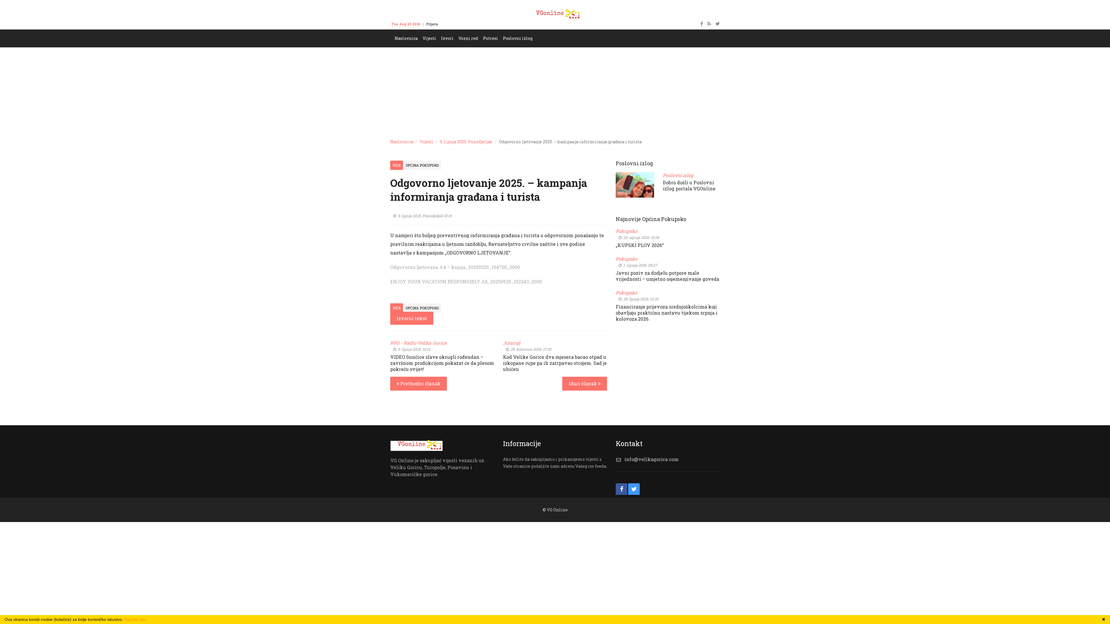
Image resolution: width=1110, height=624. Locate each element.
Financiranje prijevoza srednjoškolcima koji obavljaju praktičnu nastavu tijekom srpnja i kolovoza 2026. (666, 313)
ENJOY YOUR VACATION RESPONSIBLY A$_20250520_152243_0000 (466, 281)
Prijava (432, 24)
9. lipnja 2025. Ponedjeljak (466, 141)
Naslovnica (401, 141)
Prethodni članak (420, 383)
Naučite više (135, 619)
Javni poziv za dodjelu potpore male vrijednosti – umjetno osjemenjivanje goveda (667, 276)
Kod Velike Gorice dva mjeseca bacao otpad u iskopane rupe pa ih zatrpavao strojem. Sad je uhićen (555, 363)
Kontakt (450, 24)
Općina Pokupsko (422, 165)
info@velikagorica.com (651, 459)
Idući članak (583, 383)
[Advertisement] (555, 90)
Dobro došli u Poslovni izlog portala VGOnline (689, 185)
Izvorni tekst (412, 318)
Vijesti (426, 141)
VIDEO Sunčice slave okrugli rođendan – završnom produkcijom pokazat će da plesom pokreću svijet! (442, 363)
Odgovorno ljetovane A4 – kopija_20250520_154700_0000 (455, 267)
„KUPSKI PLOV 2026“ (640, 245)
